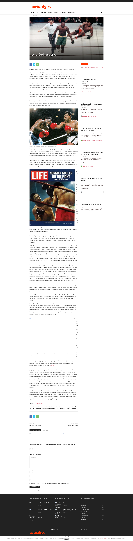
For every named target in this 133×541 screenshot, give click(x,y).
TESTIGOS (55, 12)
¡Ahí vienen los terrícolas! (35, 425)
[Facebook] (31, 64)
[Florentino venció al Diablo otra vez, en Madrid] (33, 504)
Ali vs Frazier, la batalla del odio (69, 444)
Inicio (31, 15)
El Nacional (38, 360)
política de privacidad (39, 470)
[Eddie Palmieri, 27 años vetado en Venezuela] (92, 96)
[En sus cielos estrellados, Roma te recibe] (33, 511)
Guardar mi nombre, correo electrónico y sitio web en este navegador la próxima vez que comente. (50, 483)
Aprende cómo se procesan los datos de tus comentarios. (58, 490)
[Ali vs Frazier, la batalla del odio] (70, 438)
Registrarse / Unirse (33, 0)
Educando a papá (67, 516)
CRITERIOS (35, 15)
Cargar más (91, 214)
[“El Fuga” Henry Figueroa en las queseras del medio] (92, 121)
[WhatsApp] (37, 64)
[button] (101, 12)
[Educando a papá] (58, 517)
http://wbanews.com (39, 403)
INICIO (32, 12)
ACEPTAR (66, 539)
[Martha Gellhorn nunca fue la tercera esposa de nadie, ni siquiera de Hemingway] (58, 512)
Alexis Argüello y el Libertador (36, 444)
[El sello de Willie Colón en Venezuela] (92, 72)
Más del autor (45, 430)
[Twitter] (34, 64)
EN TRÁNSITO (63, 12)
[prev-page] (30, 449)
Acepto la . (37, 470)
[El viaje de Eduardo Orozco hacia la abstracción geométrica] (92, 145)
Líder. (52, 365)
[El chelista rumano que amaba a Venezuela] (58, 505)
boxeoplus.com (38, 399)
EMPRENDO (43, 12)
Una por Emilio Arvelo (73, 425)
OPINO (50, 12)
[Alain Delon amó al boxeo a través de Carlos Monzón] (53, 438)
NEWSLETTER (71, 12)
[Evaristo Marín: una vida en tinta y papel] (92, 171)
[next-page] (32, 449)
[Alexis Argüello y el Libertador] (37, 438)
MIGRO (37, 12)
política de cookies (103, 538)
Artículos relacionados (35, 430)
